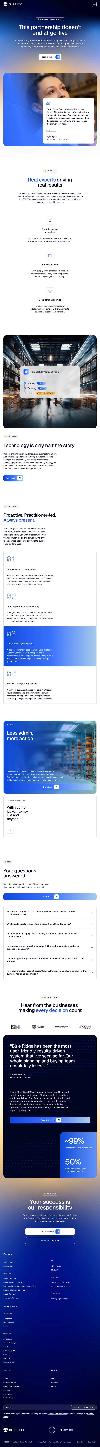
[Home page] (12, 4)
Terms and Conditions (57, 1413)
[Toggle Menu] (94, 4)
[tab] (15, 1027)
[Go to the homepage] (14, 1430)
